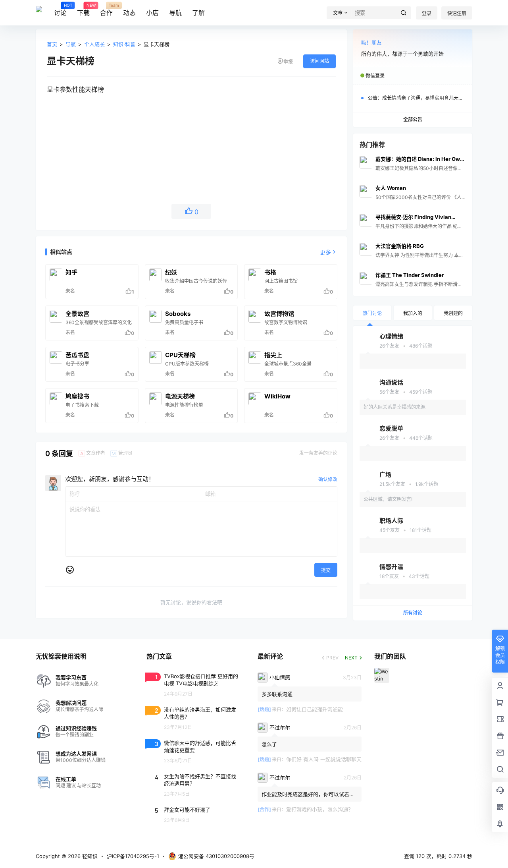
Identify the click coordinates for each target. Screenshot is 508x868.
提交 (326, 570)
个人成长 (94, 44)
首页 (52, 44)
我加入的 (412, 313)
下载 (83, 10)
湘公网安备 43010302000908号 (216, 856)
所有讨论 (412, 613)
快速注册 (456, 13)
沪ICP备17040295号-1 (133, 856)
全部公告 (412, 119)
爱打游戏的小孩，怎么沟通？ (319, 809)
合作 (106, 10)
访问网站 (319, 61)
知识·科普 (124, 44)
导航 (175, 13)
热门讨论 (372, 313)
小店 (152, 13)
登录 (426, 13)
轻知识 (89, 856)
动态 (129, 13)
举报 (288, 62)
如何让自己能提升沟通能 (314, 709)
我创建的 (453, 313)
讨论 (60, 10)
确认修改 (327, 479)
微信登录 (375, 76)
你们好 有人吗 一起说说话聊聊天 (324, 759)
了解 (198, 13)
